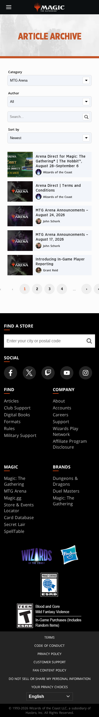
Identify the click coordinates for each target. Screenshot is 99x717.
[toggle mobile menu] (8, 7)
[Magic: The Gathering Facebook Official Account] (10, 372)
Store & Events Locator (19, 508)
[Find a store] (89, 341)
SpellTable (14, 531)
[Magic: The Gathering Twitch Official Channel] (48, 372)
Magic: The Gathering (14, 481)
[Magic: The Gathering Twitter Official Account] (29, 372)
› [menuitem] (86, 289)
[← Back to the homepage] (49, 7)
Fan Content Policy (49, 670)
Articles (11, 401)
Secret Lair (14, 524)
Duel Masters (66, 491)
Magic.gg (12, 498)
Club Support (17, 408)
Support (61, 421)
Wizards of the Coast (57, 172)
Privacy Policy (49, 654)
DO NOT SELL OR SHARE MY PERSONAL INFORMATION (50, 678)
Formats (12, 421)
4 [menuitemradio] (62, 289)
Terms (49, 637)
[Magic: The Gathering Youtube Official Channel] (66, 372)
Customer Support (50, 662)
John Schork (51, 221)
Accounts (62, 408)
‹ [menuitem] (12, 289)
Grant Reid (50, 270)
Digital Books (17, 415)
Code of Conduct (49, 645)
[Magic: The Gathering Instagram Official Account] (85, 372)
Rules (9, 428)
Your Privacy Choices (49, 687)
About (59, 401)
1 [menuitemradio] (25, 289)
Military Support (20, 435)
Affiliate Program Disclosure (70, 444)
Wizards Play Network (65, 431)
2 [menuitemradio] (37, 289)
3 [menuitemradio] (49, 289)
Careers (60, 415)
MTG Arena (15, 491)
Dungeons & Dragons (65, 481)
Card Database (19, 517)
